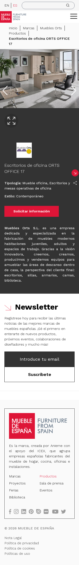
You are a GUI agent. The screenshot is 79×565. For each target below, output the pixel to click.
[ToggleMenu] (73, 16)
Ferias (13, 490)
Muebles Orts (51, 28)
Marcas (28, 28)
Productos (17, 33)
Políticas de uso (17, 553)
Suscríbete (39, 374)
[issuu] (40, 511)
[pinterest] (32, 511)
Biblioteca (17, 497)
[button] (73, 16)
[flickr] (47, 511)
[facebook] (11, 511)
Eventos (46, 490)
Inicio (13, 28)
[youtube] (56, 511)
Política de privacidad (21, 543)
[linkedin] (25, 511)
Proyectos (17, 483)
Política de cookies (19, 548)
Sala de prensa (51, 483)
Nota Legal (13, 538)
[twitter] (65, 511)
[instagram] (17, 511)
